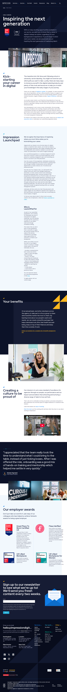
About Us (53, 3)
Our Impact (48, 639)
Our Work (29, 3)
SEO (35, 632)
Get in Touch (24, 631)
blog (28, 275)
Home (4, 7)
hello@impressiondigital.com (20, 627)
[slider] (12, 670)
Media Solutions (38, 641)
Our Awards (48, 638)
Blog (48, 3)
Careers (47, 641)
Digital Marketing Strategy (37, 629)
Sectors (22, 3)
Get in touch (58, 631)
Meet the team (28, 409)
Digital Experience (37, 644)
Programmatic (38, 640)
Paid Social (37, 638)
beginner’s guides (40, 91)
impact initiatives (51, 96)
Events (35, 3)
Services (15, 3)
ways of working (39, 406)
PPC (35, 636)
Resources (42, 3)
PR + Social (37, 634)
